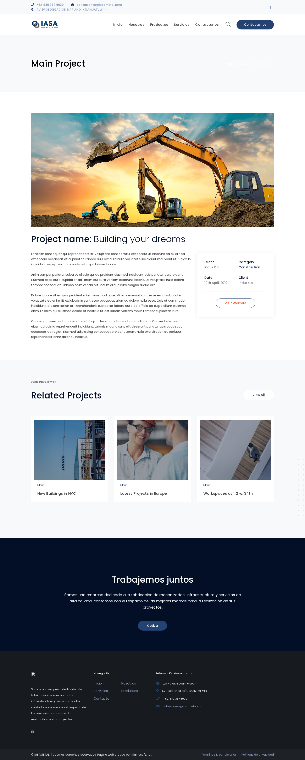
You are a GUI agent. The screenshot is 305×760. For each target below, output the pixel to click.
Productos (129, 690)
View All (259, 395)
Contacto (101, 698)
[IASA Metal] (45, 24)
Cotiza (152, 626)
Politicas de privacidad (258, 755)
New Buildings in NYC (56, 493)
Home (231, 63)
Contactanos (255, 24)
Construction (249, 267)
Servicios (101, 690)
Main (245, 63)
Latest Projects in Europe (143, 493)
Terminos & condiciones (219, 755)
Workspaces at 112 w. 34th (228, 493)
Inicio (98, 683)
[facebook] (32, 732)
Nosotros (128, 683)
